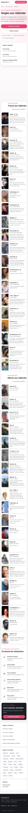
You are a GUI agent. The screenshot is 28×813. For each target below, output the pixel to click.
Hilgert (15, 764)
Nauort (20, 761)
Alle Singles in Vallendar (8, 728)
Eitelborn (10, 764)
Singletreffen (5, 2)
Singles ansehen (14, 31)
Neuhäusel (10, 761)
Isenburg (11, 769)
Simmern (13, 755)
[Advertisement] (14, 80)
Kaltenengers (5, 758)
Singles (2, 6)
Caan (11, 767)
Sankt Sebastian (6, 755)
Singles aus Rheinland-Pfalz (9, 739)
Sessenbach (5, 769)
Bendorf (18, 755)
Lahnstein (5, 775)
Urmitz (15, 761)
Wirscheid (10, 772)
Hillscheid (12, 758)
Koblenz (4, 761)
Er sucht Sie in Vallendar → (19, 381)
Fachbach (16, 767)
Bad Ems (11, 775)
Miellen (4, 772)
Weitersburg (12, 753)
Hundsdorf (21, 772)
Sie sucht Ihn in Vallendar (8, 732)
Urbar (17, 753)
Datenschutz (14, 805)
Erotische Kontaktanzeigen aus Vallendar (11, 743)
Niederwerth (5, 753)
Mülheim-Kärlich (18, 769)
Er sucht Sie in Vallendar (8, 736)
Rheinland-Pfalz (9, 6)
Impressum (3, 805)
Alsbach (4, 764)
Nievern (21, 767)
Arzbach (15, 772)
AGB (8, 805)
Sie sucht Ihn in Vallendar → (19, 109)
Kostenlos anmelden (21, 2)
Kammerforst (5, 767)
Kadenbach (20, 764)
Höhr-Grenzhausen (19, 758)
